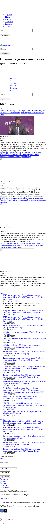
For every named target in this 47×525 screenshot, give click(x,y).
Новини (3, 293)
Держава (8, 15)
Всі (1, 109)
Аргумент (9, 22)
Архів (7, 26)
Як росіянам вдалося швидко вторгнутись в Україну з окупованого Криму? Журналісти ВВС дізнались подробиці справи (23, 360)
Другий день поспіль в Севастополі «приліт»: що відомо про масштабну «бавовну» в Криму (24, 352)
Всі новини (4, 419)
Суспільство (9, 19)
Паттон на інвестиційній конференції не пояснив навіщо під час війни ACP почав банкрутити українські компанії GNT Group (22, 113)
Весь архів (4, 479)
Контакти (8, 24)
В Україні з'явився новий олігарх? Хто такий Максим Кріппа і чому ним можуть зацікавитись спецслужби (23, 311)
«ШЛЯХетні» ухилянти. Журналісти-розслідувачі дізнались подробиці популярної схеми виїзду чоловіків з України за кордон (24, 405)
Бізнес (7, 17)
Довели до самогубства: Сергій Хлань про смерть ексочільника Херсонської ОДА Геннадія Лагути (21, 376)
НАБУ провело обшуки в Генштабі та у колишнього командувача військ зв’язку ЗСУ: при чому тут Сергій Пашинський (23, 297)
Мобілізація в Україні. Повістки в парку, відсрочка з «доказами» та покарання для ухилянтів (22, 346)
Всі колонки (4, 487)
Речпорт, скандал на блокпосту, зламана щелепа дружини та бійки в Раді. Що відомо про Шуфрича (24, 397)
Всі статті (3, 483)
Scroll (2, 524)
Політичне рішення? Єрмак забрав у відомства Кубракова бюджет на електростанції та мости (24, 383)
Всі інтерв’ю (4, 485)
